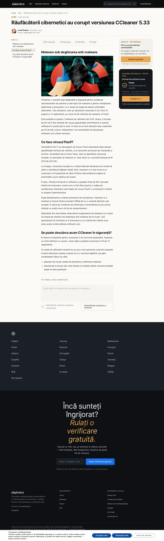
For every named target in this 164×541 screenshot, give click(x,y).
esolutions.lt (26, 506)
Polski (14, 347)
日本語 (110, 372)
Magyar (111, 366)
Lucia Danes (23, 30)
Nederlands (113, 341)
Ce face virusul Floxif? (22, 50)
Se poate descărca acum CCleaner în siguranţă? (23, 55)
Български (16, 378)
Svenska (111, 359)
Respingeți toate (122, 535)
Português (64, 353)
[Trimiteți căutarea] (105, 4)
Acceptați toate (101, 535)
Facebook (15, 510)
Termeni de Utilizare (114, 499)
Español (15, 359)
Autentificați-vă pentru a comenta (95, 306)
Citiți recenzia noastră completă (135, 104)
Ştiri (30, 4)
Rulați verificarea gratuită (100, 461)
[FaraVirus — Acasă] (18, 4)
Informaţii (110, 512)
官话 (13, 372)
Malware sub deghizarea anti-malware (23, 45)
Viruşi (61, 495)
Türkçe (62, 359)
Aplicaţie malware (42, 4)
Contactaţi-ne (112, 516)
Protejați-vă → (135, 99)
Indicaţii (110, 508)
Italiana (14, 353)
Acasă (13, 13)
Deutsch (63, 347)
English (14, 341)
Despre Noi (111, 495)
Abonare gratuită (135, 59)
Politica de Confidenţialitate (117, 504)
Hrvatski (63, 372)
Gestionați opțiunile (144, 535)
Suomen (15, 366)
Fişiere (64, 4)
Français (111, 347)
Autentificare (145, 4)
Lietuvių (63, 341)
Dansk (110, 353)
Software (55, 4)
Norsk (62, 366)
